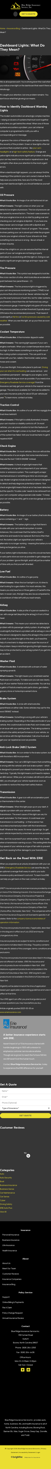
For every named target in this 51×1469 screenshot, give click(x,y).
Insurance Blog (13, 28)
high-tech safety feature (24, 151)
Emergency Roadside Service (18, 867)
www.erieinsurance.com (10, 1012)
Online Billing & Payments (13, 1302)
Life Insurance (8, 1245)
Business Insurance (10, 1240)
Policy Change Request (12, 1313)
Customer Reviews (10, 1273)
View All (3, 1211)
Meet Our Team (9, 1268)
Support (6, 1297)
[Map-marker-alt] (22, 1370)
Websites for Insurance (32, 1457)
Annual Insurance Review (13, 1318)
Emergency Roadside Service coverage (17, 382)
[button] (15, 14)
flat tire (16, 317)
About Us (6, 1263)
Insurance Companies (11, 1279)
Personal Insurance (10, 1234)
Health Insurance (9, 1250)
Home (2, 28)
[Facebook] (28, 1370)
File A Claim (7, 1307)
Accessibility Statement (27, 1452)
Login (38, 1452)
